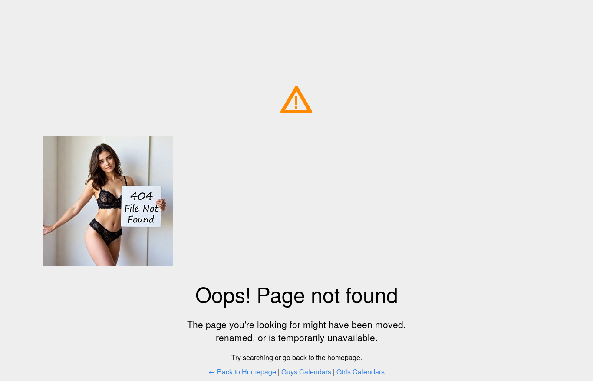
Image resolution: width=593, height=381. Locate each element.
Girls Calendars (360, 372)
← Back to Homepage (242, 372)
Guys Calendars (306, 372)
